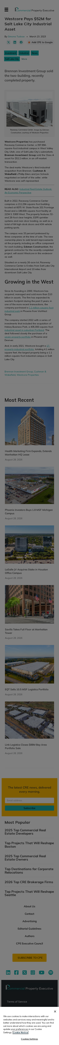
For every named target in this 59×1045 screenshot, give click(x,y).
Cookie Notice (20, 1032)
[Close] (55, 1011)
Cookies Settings (29, 1039)
